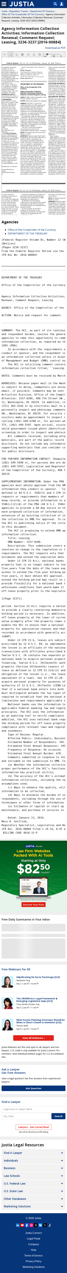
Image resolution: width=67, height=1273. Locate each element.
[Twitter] (45, 1225)
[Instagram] (31, 1225)
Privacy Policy (33, 1261)
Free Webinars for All (16, 969)
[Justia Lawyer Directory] (49, 1225)
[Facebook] (27, 1225)
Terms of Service (33, 1255)
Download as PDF (55, 48)
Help (33, 1250)
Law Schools (12, 1176)
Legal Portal (33, 1238)
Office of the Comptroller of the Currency (32, 229)
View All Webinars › (33, 1037)
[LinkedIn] (18, 1225)
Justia (4, 11)
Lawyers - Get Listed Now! (33, 1127)
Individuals (11, 1160)
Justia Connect (33, 1233)
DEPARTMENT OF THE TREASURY (27, 233)
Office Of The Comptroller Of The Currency (23, 14)
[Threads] (36, 1225)
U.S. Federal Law (14, 1183)
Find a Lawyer (11, 1102)
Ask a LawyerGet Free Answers (14, 1071)
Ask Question (33, 1088)
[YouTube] (22, 1225)
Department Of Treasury (42, 11)
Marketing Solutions (17, 1206)
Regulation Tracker (18, 11)
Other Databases (15, 1199)
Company (33, 1244)
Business (9, 1168)
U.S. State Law (13, 1191)
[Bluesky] (40, 1225)
